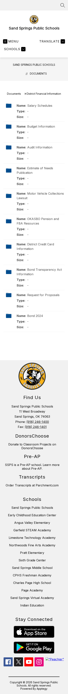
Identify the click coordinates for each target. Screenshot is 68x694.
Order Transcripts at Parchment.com (32, 485)
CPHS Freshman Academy (32, 575)
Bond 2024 (35, 316)
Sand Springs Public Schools (34, 64)
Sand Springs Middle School (32, 568)
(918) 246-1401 (36, 427)
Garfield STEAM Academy (32, 530)
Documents (38, 73)
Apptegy (42, 688)
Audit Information (39, 147)
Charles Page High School (32, 583)
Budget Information (41, 126)
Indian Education (32, 605)
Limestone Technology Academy (32, 538)
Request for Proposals (43, 295)
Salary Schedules (39, 105)
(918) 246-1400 (37, 422)
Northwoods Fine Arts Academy (32, 545)
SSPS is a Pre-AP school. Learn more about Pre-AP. (32, 466)
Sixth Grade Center (32, 560)
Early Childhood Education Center (32, 515)
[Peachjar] (55, 659)
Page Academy (32, 590)
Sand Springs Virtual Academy (32, 598)
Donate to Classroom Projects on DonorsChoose (32, 446)
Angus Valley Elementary (32, 523)
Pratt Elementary (32, 553)
